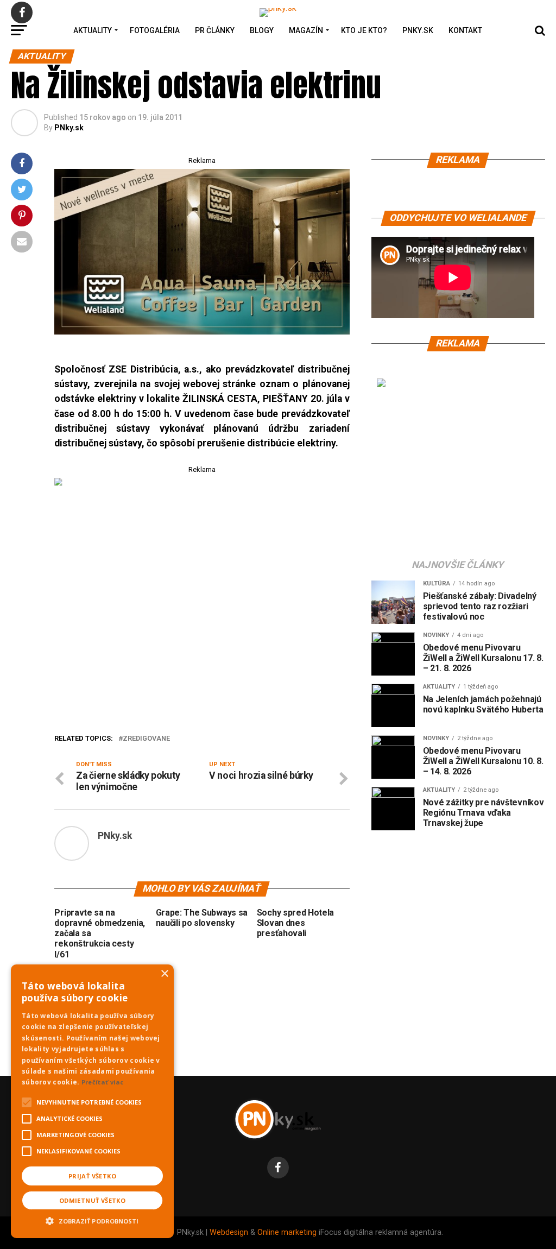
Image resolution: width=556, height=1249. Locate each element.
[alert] (92, 1101)
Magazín (306, 30)
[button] (92, 1219)
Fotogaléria (155, 30)
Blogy (262, 30)
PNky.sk (417, 30)
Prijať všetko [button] (92, 1176)
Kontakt (465, 30)
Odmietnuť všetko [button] (92, 1200)
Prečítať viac (102, 1082)
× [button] (164, 974)
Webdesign (229, 1232)
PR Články (215, 30)
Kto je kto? (364, 30)
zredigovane (146, 738)
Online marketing (287, 1232)
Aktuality (92, 30)
